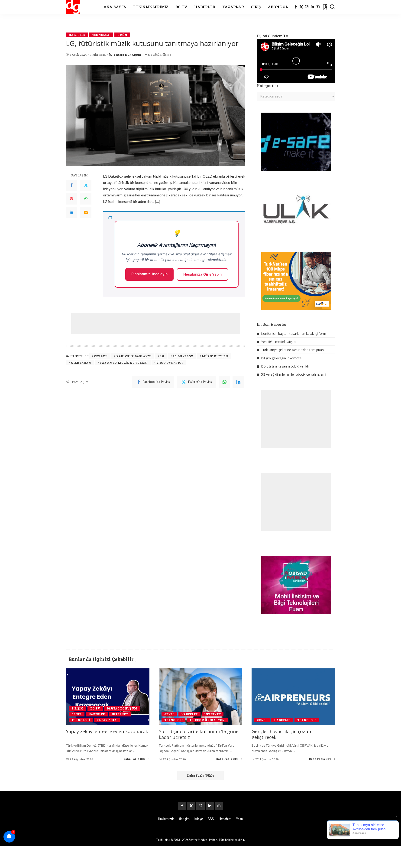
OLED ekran (81, 362)
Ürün (122, 35)
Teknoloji (101, 35)
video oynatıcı (169, 362)
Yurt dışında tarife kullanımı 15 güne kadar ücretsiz (199, 734)
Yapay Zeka (107, 720)
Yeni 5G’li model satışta (278, 341)
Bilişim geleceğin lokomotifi (281, 358)
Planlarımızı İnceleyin (149, 274)
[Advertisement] (155, 323)
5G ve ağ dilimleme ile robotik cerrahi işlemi (293, 374)
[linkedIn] (238, 382)
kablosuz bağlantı (134, 356)
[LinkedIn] (312, 7)
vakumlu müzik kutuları (124, 362)
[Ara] (332, 7)
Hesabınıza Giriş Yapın (202, 274)
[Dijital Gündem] (73, 7)
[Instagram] (307, 7)
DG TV (95, 708)
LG (162, 356)
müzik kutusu (215, 356)
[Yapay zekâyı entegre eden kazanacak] (107, 696)
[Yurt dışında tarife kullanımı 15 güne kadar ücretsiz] (200, 696)
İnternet (120, 714)
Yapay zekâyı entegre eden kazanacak (107, 731)
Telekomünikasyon (207, 720)
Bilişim (77, 708)
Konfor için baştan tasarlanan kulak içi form (293, 333)
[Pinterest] (71, 199)
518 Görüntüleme (159, 54)
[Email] (85, 212)
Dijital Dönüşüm (122, 708)
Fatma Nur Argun (127, 54)
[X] (301, 7)
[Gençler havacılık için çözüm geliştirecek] (293, 696)
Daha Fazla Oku (134, 759)
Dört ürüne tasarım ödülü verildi (285, 366)
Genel (76, 714)
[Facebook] (296, 7)
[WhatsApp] (85, 199)
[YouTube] (318, 7)
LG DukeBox (183, 356)
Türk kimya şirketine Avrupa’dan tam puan (292, 350)
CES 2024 (101, 356)
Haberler (77, 35)
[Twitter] (85, 185)
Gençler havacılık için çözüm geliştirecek (282, 734)
